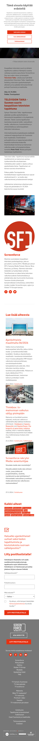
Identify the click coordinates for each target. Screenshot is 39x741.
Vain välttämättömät (19, 37)
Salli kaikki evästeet (19, 32)
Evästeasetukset (19, 41)
